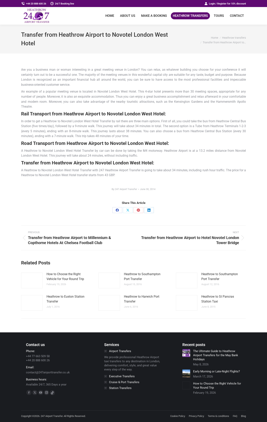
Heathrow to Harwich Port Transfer (141, 299)
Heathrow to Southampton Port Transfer (142, 276)
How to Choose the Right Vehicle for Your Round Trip (65, 276)
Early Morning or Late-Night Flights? (216, 371)
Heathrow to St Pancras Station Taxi (217, 299)
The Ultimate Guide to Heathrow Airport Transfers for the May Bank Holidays (215, 355)
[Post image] (32, 280)
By (124, 189)
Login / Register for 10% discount (227, 3)
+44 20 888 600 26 (36, 3)
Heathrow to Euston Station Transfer (65, 299)
